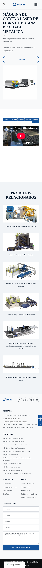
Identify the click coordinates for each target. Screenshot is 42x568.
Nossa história (8, 490)
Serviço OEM (25, 487)
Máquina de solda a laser (10, 455)
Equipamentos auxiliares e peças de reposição (17, 473)
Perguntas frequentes (36, 121)
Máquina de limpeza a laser (11, 467)
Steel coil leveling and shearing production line (21, 226)
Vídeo (6, 119)
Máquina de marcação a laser (12, 464)
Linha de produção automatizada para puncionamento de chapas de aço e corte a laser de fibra (21, 346)
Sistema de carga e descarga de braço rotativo (21, 315)
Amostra (28, 119)
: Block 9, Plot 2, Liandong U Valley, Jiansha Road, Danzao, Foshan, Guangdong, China (20, 426)
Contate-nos (21, 59)
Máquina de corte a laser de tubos (13, 441)
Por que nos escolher (10, 487)
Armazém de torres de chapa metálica (21, 255)
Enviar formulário (21, 547)
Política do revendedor (29, 494)
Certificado (6, 494)
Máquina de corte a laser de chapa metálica (16, 445)
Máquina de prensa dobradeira (12, 470)
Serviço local (25, 490)
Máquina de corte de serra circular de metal (16, 451)
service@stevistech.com (12, 422)
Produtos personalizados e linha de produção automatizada (17, 459)
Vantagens (14, 119)
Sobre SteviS (7, 484)
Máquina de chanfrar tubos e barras (14, 448)
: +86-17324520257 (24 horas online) (16, 415)
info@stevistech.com (12, 419)
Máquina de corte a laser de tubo (13, 438)
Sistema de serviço (27, 484)
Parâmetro (21, 119)
